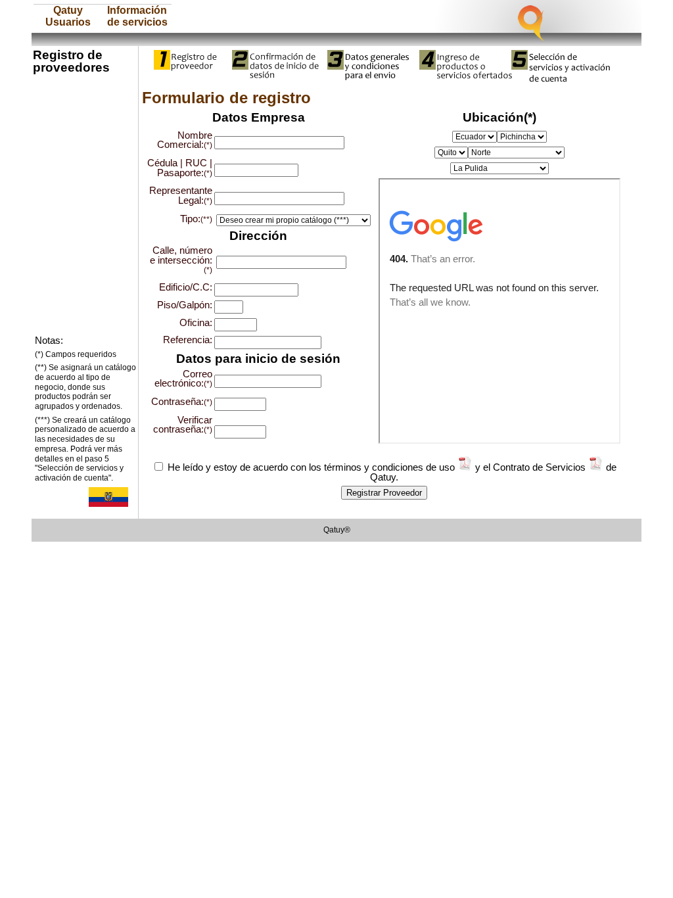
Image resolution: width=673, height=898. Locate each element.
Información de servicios (137, 16)
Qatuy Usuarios (68, 16)
